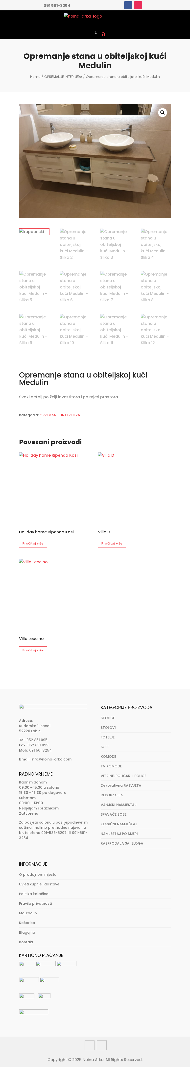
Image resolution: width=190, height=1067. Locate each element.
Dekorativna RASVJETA (121, 785)
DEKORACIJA (112, 795)
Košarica (27, 922)
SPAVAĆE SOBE (113, 814)
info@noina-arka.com (51, 759)
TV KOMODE (111, 766)
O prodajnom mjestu (37, 874)
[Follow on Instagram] (138, 5)
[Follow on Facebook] (128, 5)
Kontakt (26, 942)
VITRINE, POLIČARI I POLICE (123, 775)
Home (35, 76)
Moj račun (28, 913)
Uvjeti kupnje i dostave (39, 884)
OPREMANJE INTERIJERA (63, 76)
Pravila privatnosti (35, 903)
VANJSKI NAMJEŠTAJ (119, 804)
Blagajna (27, 932)
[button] (162, 112)
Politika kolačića (33, 893)
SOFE (105, 746)
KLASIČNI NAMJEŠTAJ (119, 824)
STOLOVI (108, 727)
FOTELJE (108, 737)
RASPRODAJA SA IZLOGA (122, 843)
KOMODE (108, 756)
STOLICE (108, 717)
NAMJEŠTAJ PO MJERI (119, 833)
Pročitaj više (33, 543)
